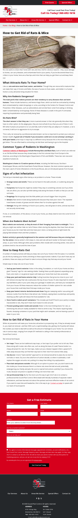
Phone (9, 410)
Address (9, 419)
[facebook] (36, 498)
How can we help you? (14, 435)
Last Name (43, 403)
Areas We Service (38, 20)
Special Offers (54, 20)
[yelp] (41, 498)
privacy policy (38, 460)
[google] (38, 498)
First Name (10, 403)
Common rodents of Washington (15, 151)
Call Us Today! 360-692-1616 (58, 13)
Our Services (11, 20)
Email (42, 410)
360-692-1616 (33, 514)
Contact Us (66, 20)
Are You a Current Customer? (16, 428)
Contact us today (56, 383)
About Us (23, 20)
